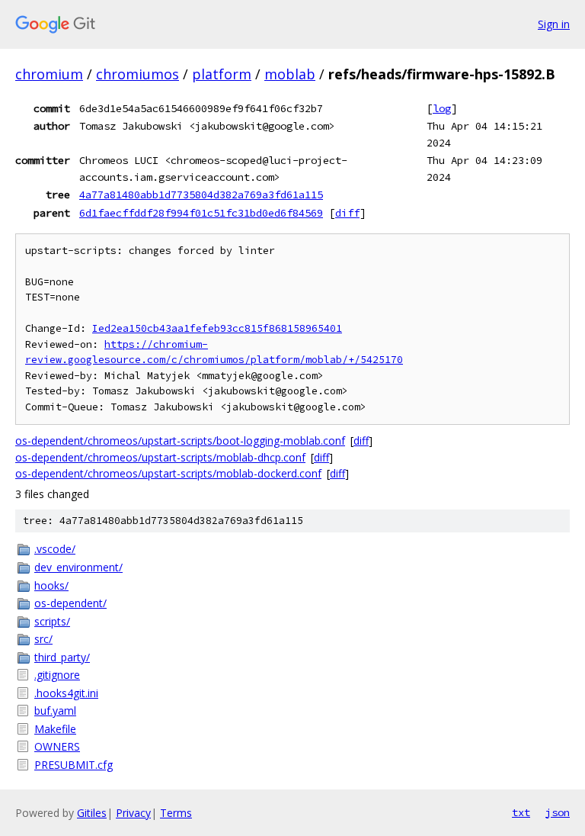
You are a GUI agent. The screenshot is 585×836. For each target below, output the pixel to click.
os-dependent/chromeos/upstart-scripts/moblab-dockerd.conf (168, 473)
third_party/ (62, 657)
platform (221, 74)
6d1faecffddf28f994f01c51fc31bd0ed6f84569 (201, 213)
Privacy (133, 812)
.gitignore (57, 674)
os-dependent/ (70, 603)
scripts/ (52, 621)
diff (347, 213)
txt (521, 812)
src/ (43, 639)
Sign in (554, 24)
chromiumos (137, 74)
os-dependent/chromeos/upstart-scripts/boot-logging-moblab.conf (180, 440)
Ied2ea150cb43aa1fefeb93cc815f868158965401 (217, 328)
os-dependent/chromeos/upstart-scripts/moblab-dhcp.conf (160, 457)
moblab (289, 74)
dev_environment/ (78, 567)
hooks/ (51, 585)
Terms (176, 812)
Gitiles (92, 812)
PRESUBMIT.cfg (73, 764)
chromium (49, 74)
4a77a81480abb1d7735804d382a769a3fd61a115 (201, 194)
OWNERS (57, 746)
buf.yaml (55, 710)
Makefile (55, 729)
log (442, 108)
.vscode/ (54, 549)
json (557, 812)
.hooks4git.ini (66, 693)
